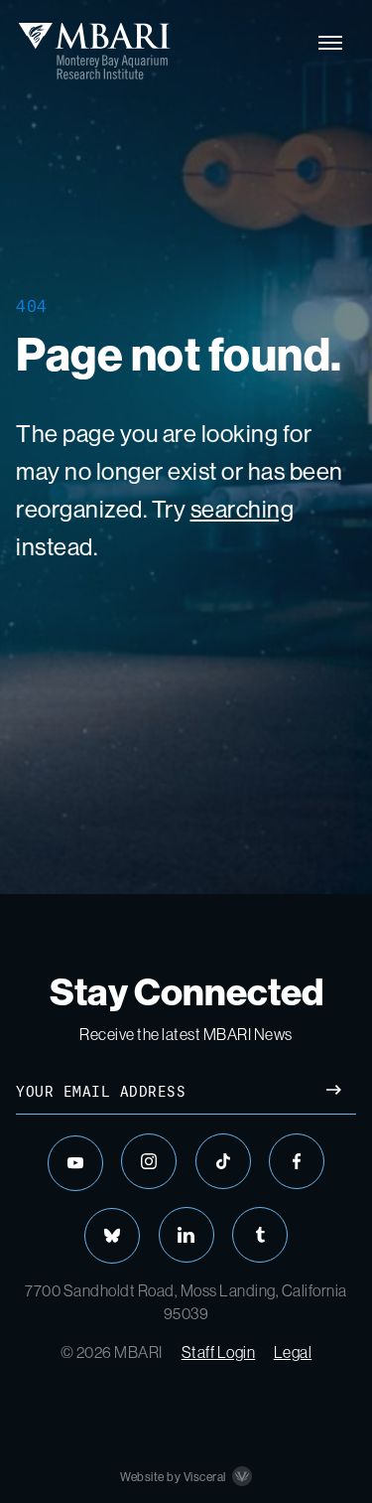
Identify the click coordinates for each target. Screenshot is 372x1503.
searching (242, 509)
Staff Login (219, 1352)
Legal (293, 1352)
